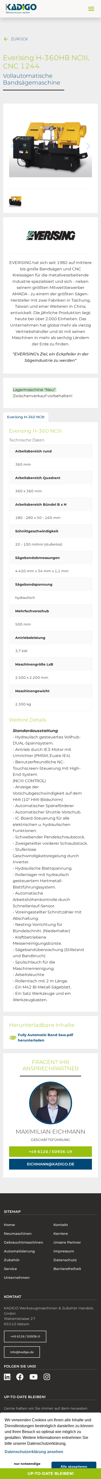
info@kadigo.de (22, 1352)
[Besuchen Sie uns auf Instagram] (47, 1376)
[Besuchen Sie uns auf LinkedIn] (7, 1376)
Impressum (63, 1251)
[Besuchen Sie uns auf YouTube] (33, 1376)
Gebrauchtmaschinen (23, 1242)
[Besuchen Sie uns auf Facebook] (20, 1376)
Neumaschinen (18, 1233)
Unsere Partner (67, 1242)
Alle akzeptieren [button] (74, 1466)
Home (9, 1225)
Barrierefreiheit (67, 1269)
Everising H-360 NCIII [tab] (25, 417)
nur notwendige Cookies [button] (27, 1466)
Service (10, 1269)
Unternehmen (17, 1277)
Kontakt (60, 1225)
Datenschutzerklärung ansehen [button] (34, 1452)
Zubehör (12, 1260)
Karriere (60, 1233)
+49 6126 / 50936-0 (25, 1336)
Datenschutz (65, 1260)
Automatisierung (19, 1251)
